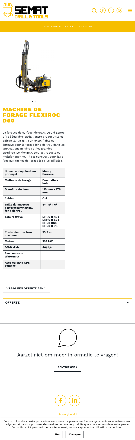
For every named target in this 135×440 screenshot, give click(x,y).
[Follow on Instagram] (119, 10)
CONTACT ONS (67, 367)
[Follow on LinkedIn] (111, 10)
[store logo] (25, 10)
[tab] (67, 303)
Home (46, 26)
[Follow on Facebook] (103, 10)
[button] (32, 101)
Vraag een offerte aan (25, 288)
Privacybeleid (68, 414)
